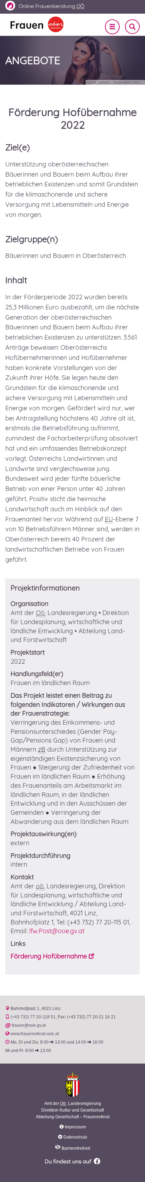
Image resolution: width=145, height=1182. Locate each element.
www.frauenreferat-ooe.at (35, 1033)
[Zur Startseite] (37, 24)
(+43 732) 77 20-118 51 (33, 1016)
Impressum (75, 1127)
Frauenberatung (51, 6)
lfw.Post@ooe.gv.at (57, 931)
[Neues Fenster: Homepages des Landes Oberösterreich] (73, 1084)
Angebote (32, 60)
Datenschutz (75, 1137)
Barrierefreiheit (75, 1148)
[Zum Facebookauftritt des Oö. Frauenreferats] (72, 1160)
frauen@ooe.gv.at (29, 1025)
